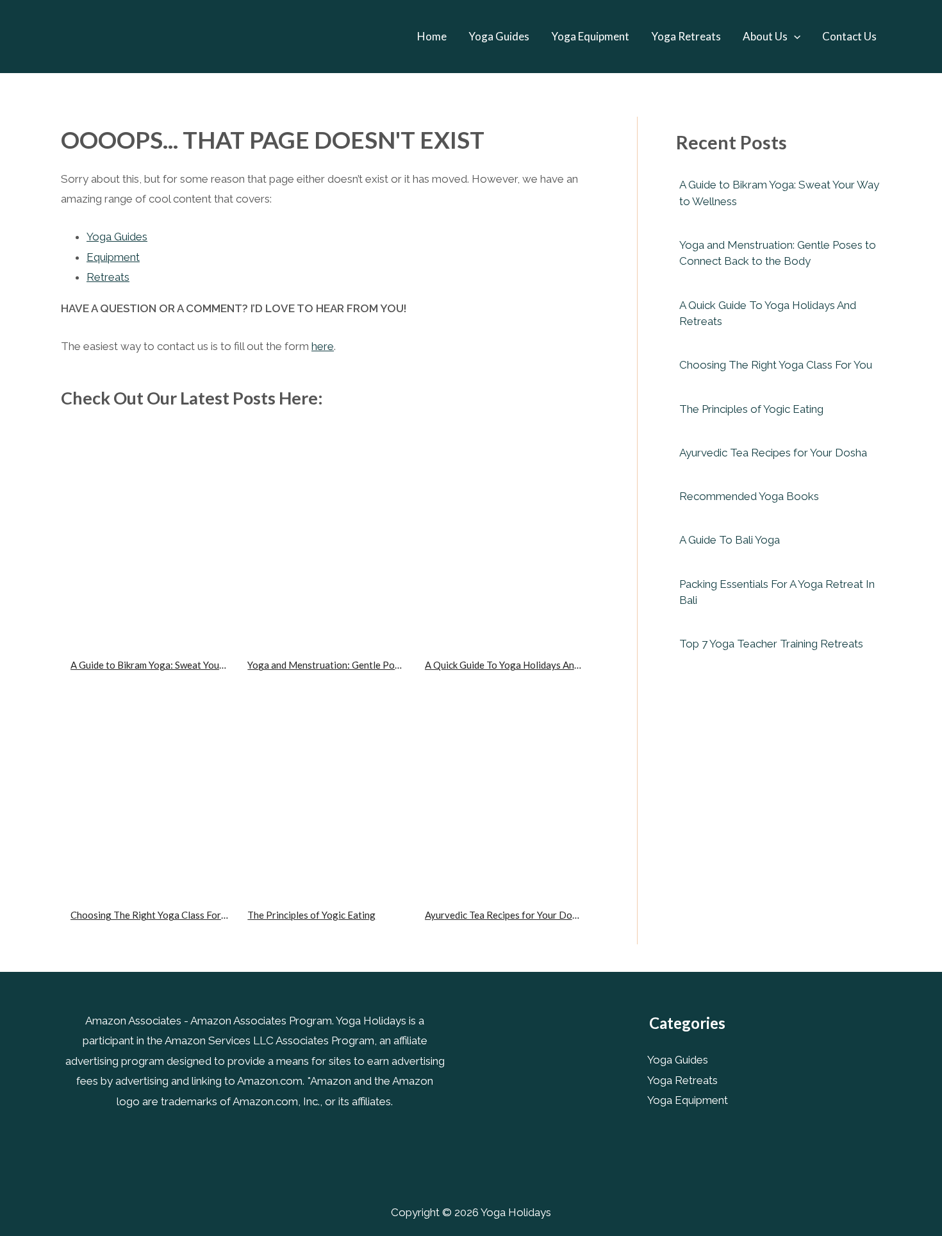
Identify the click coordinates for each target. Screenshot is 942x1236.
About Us (765, 36)
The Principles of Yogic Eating (311, 915)
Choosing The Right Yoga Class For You (154, 915)
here (322, 346)
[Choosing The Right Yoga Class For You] (149, 784)
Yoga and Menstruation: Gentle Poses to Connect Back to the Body (390, 665)
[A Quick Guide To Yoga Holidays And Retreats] (504, 534)
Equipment (113, 257)
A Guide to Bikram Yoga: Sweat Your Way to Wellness (183, 665)
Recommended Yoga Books (749, 496)
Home (432, 36)
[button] (794, 36)
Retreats (108, 277)
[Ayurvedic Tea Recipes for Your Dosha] (504, 784)
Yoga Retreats (686, 36)
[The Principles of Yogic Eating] (326, 784)
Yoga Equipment (590, 36)
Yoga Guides (498, 36)
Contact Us (849, 36)
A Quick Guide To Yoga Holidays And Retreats (522, 665)
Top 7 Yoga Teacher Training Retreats (771, 643)
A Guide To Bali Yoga (729, 539)
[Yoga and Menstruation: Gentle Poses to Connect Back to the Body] (326, 534)
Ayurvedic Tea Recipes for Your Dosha (506, 915)
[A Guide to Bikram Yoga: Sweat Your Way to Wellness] (149, 534)
